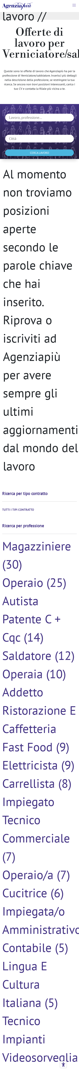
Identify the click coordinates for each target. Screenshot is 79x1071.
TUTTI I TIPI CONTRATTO (18, 509)
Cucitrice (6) (33, 893)
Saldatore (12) (38, 655)
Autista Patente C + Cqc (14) (31, 619)
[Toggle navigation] (74, 6)
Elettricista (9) (38, 765)
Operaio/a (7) (36, 874)
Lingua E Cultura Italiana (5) (30, 984)
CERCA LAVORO (39, 153)
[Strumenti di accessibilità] (63, 1064)
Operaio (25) (34, 582)
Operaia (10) (34, 674)
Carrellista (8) (36, 783)
